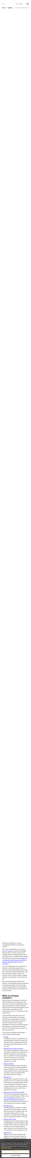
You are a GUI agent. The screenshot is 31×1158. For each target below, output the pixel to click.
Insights (10, 7)
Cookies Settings (15, 1151)
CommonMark (10, 1098)
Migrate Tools (8, 1132)
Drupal (10, 951)
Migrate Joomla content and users (13, 1048)
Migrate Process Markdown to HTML (14, 1092)
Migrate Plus (7, 1077)
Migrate (6, 1037)
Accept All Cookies (15, 1155)
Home (3, 7)
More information (6, 1147)
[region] (15, 1148)
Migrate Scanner (8, 1106)
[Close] (29, 1141)
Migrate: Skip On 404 (10, 1119)
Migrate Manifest (9, 1064)
